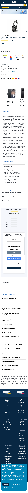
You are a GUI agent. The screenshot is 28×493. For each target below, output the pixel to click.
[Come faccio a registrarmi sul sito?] (25, 304)
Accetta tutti (6, 484)
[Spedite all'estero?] (25, 332)
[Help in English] (16, 78)
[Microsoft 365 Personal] (14, 11)
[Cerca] (25, 5)
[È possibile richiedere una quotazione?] (25, 357)
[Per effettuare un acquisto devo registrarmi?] (25, 298)
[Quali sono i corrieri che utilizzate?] (25, 341)
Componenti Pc (22, 458)
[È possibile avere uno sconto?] (25, 361)
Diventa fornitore (8, 431)
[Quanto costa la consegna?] (25, 328)
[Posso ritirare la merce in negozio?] (25, 336)
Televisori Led (22, 456)
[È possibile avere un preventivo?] (25, 353)
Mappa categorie (8, 446)
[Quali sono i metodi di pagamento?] (25, 365)
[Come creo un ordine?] (25, 324)
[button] (2, 26)
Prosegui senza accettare (9, 487)
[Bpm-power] (14, 1)
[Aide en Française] (19, 78)
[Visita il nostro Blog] (7, 392)
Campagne (22, 448)
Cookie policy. (20, 480)
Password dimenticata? (14, 249)
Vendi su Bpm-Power (8, 424)
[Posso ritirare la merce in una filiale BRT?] (25, 345)
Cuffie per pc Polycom (13, 68)
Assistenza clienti (22, 427)
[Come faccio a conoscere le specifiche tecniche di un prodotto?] (25, 313)
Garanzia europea (8, 455)
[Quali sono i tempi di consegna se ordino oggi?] (25, 308)
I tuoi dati (22, 423)
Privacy (8, 461)
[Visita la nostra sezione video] (21, 392)
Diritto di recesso (8, 456)
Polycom (10, 66)
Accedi (22, 421)
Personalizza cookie (15, 484)
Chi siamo (8, 421)
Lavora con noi (8, 426)
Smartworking (22, 451)
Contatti (8, 423)
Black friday (22, 450)
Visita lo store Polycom (6, 35)
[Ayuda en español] (13, 78)
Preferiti (22, 424)
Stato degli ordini (22, 426)
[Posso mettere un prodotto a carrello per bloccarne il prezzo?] (25, 319)
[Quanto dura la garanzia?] (25, 369)
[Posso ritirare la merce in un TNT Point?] (25, 349)
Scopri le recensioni (22, 7)
